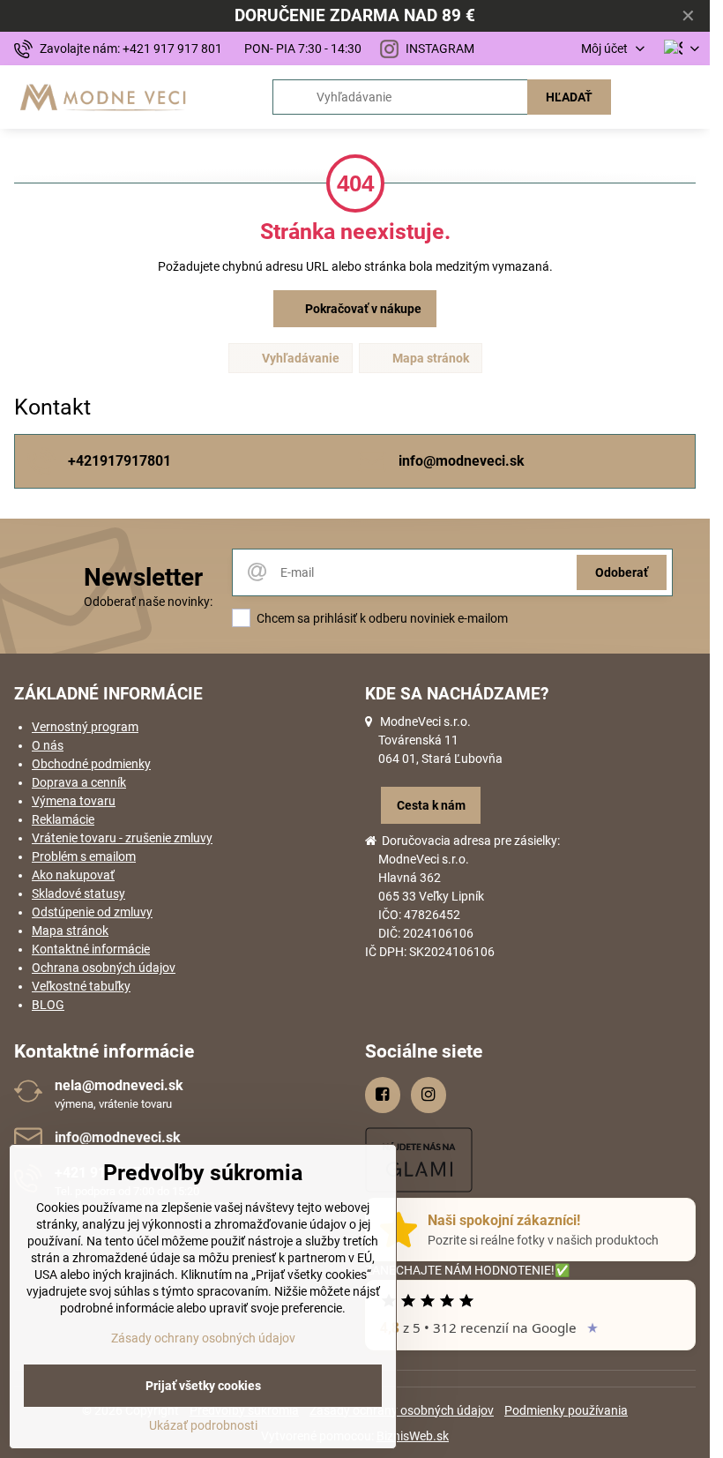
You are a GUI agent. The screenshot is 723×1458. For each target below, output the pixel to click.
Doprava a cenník (79, 782)
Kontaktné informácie (91, 949)
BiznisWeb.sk (412, 1436)
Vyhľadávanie (299, 358)
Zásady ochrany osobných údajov (401, 1410)
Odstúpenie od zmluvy (92, 912)
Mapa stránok (429, 358)
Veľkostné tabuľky (81, 986)
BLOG (48, 1005)
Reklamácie (63, 819)
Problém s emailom (84, 856)
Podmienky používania (566, 1410)
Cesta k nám (431, 805)
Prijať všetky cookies (203, 1386)
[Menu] (688, 97)
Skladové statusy (78, 893)
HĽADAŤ (569, 97)
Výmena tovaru (74, 801)
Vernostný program (85, 727)
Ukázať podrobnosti (203, 1425)
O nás (47, 745)
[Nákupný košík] (646, 97)
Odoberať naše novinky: (148, 601)
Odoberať (621, 572)
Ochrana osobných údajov (103, 968)
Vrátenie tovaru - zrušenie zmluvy (122, 838)
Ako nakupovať (73, 875)
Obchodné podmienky (91, 764)
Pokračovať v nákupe (361, 309)
